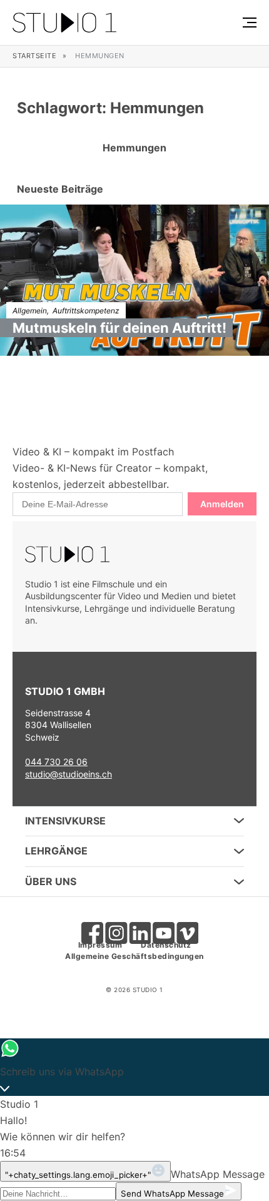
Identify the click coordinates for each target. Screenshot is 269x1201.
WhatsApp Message (218, 1174)
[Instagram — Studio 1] (111, 928)
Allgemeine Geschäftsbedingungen (134, 956)
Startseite (34, 56)
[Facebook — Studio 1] (87, 928)
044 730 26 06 (56, 761)
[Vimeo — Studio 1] (182, 928)
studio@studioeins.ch (68, 774)
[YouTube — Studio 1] (158, 928)
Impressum (100, 945)
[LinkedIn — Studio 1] (134, 928)
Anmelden (222, 504)
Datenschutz (166, 945)
